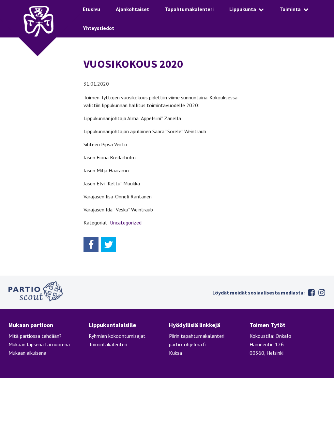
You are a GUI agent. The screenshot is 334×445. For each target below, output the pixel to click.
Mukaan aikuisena (27, 353)
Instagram (322, 292)
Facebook (311, 292)
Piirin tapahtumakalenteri (196, 336)
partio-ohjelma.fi (187, 344)
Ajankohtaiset (132, 9)
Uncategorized (126, 222)
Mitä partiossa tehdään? (35, 336)
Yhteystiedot (98, 28)
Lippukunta (242, 9)
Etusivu (91, 9)
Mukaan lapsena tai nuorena (39, 344)
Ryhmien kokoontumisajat (117, 336)
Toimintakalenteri (108, 344)
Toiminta (290, 9)
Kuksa (175, 353)
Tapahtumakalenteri (189, 9)
